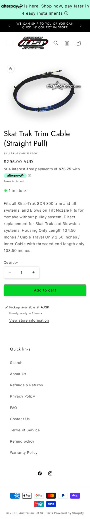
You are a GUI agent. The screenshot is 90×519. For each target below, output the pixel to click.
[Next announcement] (80, 25)
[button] (10, 43)
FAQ (13, 407)
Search (16, 362)
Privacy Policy (22, 396)
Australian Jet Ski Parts (36, 513)
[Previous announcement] (9, 25)
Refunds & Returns (26, 385)
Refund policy (22, 441)
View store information (29, 320)
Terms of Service (25, 430)
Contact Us (20, 419)
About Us (18, 374)
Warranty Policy (24, 452)
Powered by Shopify (69, 513)
